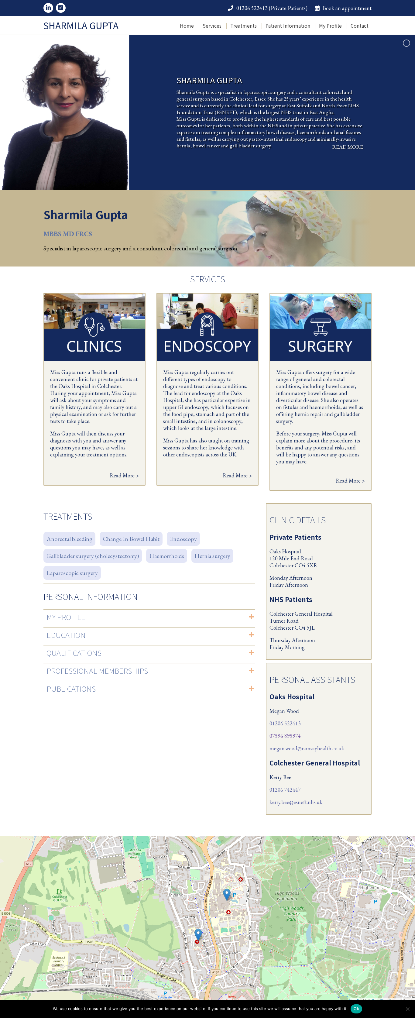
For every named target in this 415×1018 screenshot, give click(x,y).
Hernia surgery (212, 556)
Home (187, 25)
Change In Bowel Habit (131, 539)
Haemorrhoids (166, 556)
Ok (356, 1008)
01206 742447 (285, 789)
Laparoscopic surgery (72, 573)
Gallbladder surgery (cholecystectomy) (92, 556)
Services (212, 25)
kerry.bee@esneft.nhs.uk (295, 802)
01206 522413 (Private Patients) (271, 8)
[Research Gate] (61, 8)
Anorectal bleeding (69, 539)
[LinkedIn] (48, 8)
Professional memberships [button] (97, 670)
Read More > (124, 475)
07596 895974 (285, 735)
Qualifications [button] (73, 652)
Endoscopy (183, 539)
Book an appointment (347, 8)
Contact (360, 25)
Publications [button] (71, 688)
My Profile (330, 25)
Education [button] (66, 634)
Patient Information (288, 25)
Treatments (243, 25)
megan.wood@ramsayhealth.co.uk (306, 748)
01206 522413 (285, 723)
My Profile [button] (65, 616)
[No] (407, 1009)
